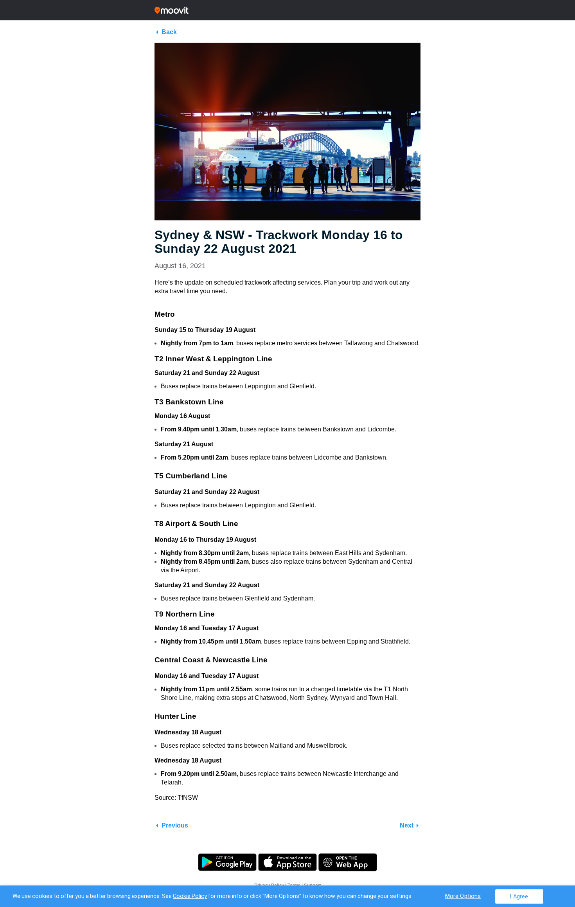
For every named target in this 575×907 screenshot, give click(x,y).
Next (406, 825)
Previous (175, 825)
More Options (463, 896)
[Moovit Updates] (287, 10)
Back (169, 32)
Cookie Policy (190, 896)
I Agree (519, 896)
